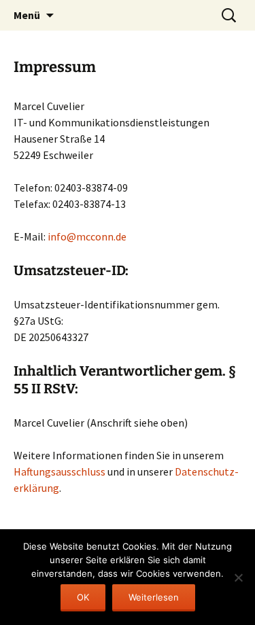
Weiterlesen (154, 597)
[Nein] (238, 577)
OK (83, 597)
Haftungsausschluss (59, 471)
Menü (27, 15)
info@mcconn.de (87, 236)
